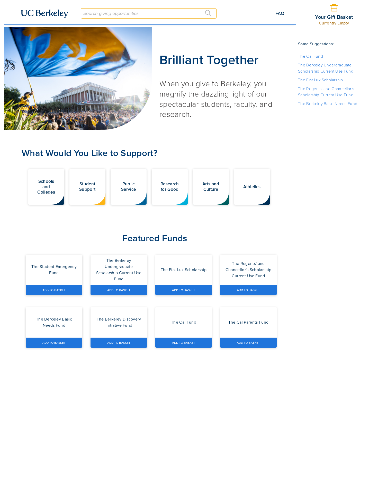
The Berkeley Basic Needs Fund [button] (327, 103)
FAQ (279, 13)
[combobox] (149, 13)
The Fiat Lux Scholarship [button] (320, 80)
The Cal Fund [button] (310, 56)
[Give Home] (47, 14)
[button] (46, 187)
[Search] (208, 13)
